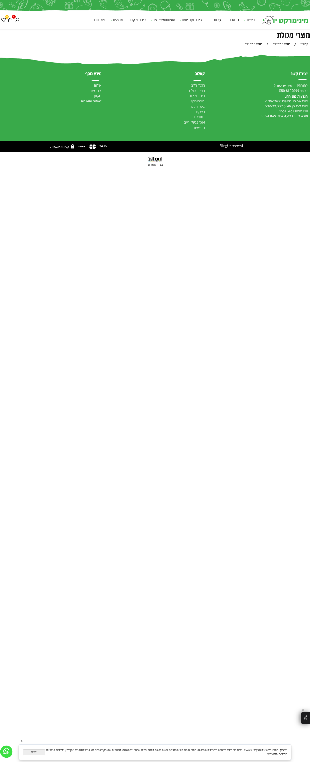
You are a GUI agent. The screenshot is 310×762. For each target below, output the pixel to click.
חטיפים (251, 19)
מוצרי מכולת (293, 34)
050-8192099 (289, 90)
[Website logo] (285, 20)
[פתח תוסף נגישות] (305, 718)
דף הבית (234, 19)
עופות (217, 19)
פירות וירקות (138, 19)
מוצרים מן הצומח (192, 19)
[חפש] (17, 20)
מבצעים (118, 19)
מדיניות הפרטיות (277, 754)
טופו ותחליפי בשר (164, 19)
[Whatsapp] (6, 752)
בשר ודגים (99, 19)
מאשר (34, 752)
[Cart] (10, 20)
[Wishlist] (3, 20)
